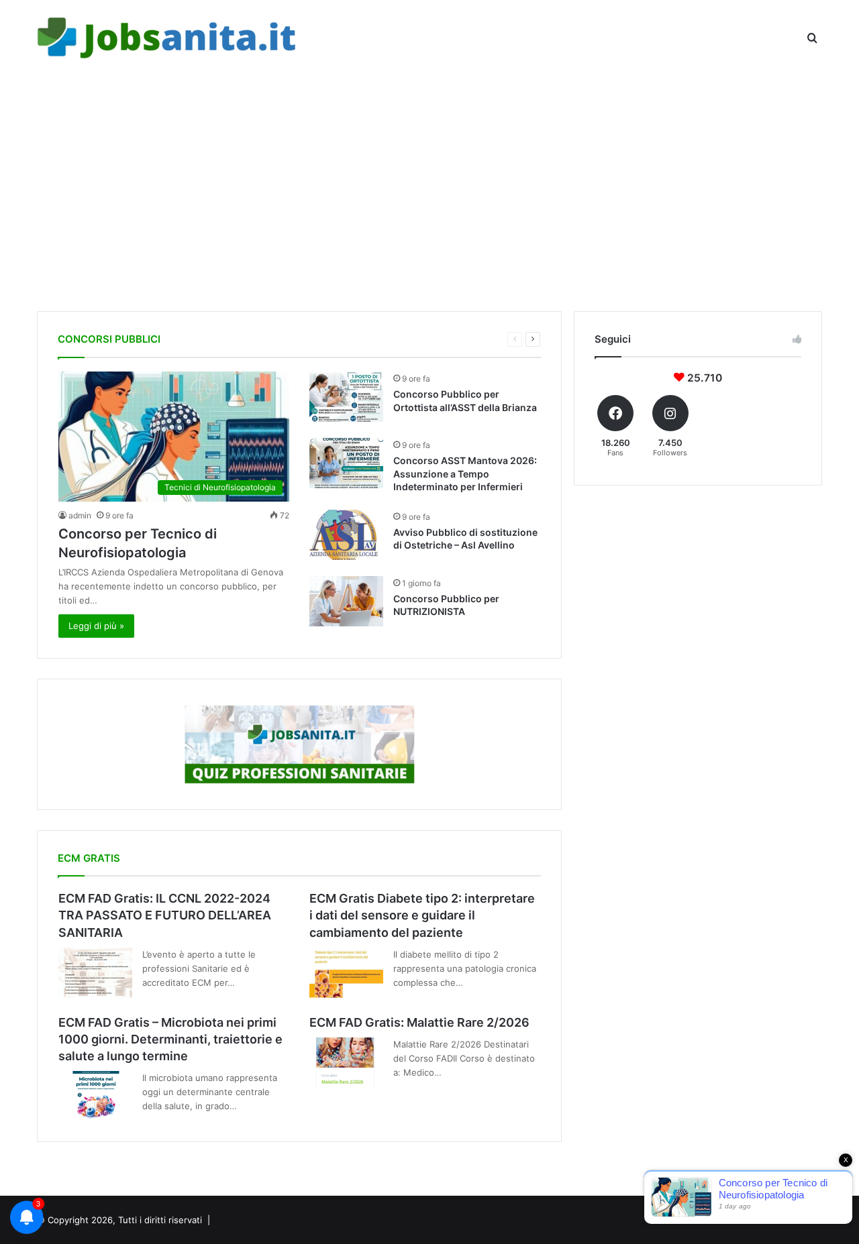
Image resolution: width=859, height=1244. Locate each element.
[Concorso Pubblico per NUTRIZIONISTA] (346, 601)
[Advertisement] (429, 190)
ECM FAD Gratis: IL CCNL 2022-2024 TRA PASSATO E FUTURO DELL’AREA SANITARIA (164, 915)
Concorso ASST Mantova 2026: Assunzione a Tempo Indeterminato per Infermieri (465, 473)
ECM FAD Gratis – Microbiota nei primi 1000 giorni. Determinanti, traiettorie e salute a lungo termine (170, 1039)
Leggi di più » (96, 625)
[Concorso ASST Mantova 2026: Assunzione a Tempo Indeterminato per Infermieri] (346, 463)
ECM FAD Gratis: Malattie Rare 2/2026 (419, 1022)
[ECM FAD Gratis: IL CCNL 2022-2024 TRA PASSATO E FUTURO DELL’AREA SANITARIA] (95, 973)
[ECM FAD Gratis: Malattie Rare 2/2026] (346, 1062)
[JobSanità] (168, 38)
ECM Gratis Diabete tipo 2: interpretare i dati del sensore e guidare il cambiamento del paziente (422, 915)
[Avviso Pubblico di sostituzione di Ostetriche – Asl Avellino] (346, 535)
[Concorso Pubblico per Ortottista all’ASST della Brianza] (346, 397)
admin (79, 515)
